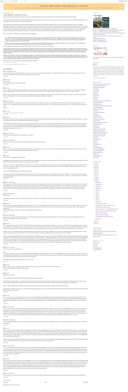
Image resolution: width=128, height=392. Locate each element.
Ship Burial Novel (97, 144)
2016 (96, 163)
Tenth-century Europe (97, 152)
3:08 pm (5, 107)
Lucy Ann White (96, 120)
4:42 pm (5, 76)
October (97, 186)
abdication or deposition (26, 16)
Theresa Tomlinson (97, 249)
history (15, 64)
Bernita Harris (96, 94)
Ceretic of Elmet (96, 236)
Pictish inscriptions (97, 229)
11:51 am (5, 114)
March (97, 199)
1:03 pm (5, 97)
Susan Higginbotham (9, 71)
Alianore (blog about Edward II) (99, 85)
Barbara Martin (96, 90)
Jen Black (95, 246)
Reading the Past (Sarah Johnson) (100, 132)
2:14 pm (5, 244)
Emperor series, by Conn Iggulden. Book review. (105, 211)
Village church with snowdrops (101, 214)
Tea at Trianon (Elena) (98, 150)
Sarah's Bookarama (97, 139)
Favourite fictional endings (101, 212)
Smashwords (102, 34)
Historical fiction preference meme (102, 207)
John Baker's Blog (97, 115)
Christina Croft (96, 95)
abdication (9, 64)
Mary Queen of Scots (22, 64)
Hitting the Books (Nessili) (98, 112)
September (98, 188)
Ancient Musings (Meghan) (99, 87)
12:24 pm (5, 85)
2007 (96, 181)
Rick (6, 155)
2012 (96, 171)
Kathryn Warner (8, 101)
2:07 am (5, 190)
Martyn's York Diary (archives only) (100, 122)
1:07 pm (5, 211)
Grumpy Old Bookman (98, 107)
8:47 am (5, 303)
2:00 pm (5, 220)
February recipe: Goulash (100, 203)
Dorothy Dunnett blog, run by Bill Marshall (102, 100)
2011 (96, 173)
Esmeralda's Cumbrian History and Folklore (102, 105)
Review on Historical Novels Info (100, 41)
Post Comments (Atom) (14, 384)
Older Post (85, 382)
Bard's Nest (95, 92)
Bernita (6, 79)
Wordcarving (95, 157)
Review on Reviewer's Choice (99, 40)
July (97, 192)
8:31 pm (5, 342)
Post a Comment (7, 380)
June (97, 194)
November (98, 184)
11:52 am (5, 130)
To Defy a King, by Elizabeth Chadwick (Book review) (104, 231)
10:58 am (5, 370)
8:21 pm (5, 270)
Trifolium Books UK (97, 155)
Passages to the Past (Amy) (99, 129)
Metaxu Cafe (96, 125)
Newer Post (5, 382)
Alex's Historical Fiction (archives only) (101, 84)
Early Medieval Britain (98, 102)
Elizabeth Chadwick (97, 104)
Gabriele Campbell (9, 140)
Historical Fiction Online (98, 109)
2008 (96, 179)
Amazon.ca (95, 31)
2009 (96, 177)
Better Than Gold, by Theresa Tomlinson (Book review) (105, 234)
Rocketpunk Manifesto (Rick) (99, 135)
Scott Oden (95, 140)
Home (46, 382)
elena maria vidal (8, 306)
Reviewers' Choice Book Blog (99, 134)
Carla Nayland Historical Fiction (64, 6)
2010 (96, 175)
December (98, 182)
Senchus (95, 142)
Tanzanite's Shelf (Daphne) (99, 149)
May (97, 195)
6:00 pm (5, 152)
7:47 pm (5, 316)
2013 (96, 169)
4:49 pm (5, 143)
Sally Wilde (95, 137)
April (97, 197)
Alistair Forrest (96, 242)
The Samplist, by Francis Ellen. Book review (105, 205)
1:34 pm (5, 137)
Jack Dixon (95, 114)
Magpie (6, 203)
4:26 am (5, 292)
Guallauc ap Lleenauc (97, 233)
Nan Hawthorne (96, 127)
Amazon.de (121, 30)
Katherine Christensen (98, 117)
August (97, 190)
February (98, 201)
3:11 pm (5, 261)
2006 (96, 221)
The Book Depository (103, 31)
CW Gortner (95, 99)
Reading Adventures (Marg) (99, 130)
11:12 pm (5, 355)
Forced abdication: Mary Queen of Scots (15, 15)
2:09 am (5, 200)
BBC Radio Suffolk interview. (99, 38)
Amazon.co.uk (109, 30)
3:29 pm (14, 62)
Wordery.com (102, 30)
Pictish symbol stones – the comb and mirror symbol (106, 209)
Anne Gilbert (95, 89)
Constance (95, 97)
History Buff (95, 110)
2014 (96, 167)
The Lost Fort (96, 154)
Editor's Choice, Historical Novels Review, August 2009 (105, 28)
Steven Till (95, 145)
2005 (96, 223)
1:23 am (5, 179)
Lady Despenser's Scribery (99, 119)
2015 (96, 165)
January (97, 219)
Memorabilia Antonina (97, 124)
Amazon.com (115, 30)
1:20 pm (5, 377)
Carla (6, 88)
